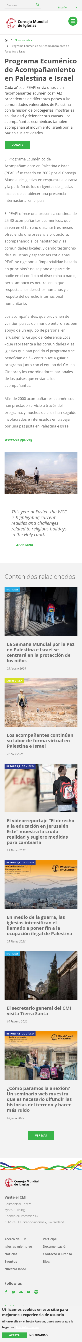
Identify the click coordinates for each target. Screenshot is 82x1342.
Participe (50, 1239)
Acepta (14, 1335)
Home (6, 40)
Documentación (55, 1246)
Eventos (11, 1261)
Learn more (24, 545)
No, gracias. (38, 1335)
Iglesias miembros (19, 1246)
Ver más (41, 1135)
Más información (27, 1327)
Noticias (11, 1254)
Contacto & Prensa (57, 1254)
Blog (46, 1261)
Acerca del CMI (16, 1239)
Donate (17, 145)
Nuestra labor (23, 40)
